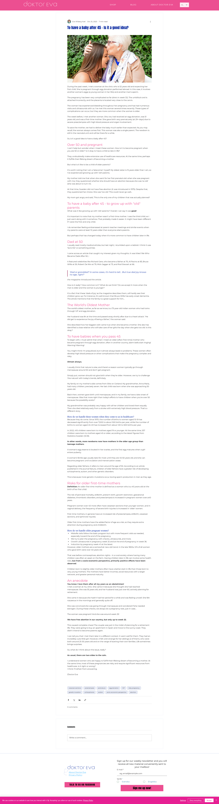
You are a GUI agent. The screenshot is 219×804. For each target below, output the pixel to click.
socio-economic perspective (116, 692)
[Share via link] (85, 700)
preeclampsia (89, 688)
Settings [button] (183, 800)
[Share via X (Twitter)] (74, 700)
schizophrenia (89, 692)
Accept (209, 800)
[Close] (216, 800)
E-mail (120, 769)
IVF (123, 688)
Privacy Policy (75, 775)
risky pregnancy (134, 688)
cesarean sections (75, 688)
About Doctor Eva (77, 772)
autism (100, 692)
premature (101, 688)
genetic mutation (75, 692)
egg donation (114, 688)
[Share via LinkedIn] (79, 700)
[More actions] (150, 21)
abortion (133, 692)
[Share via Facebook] (68, 700)
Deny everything (195, 800)
